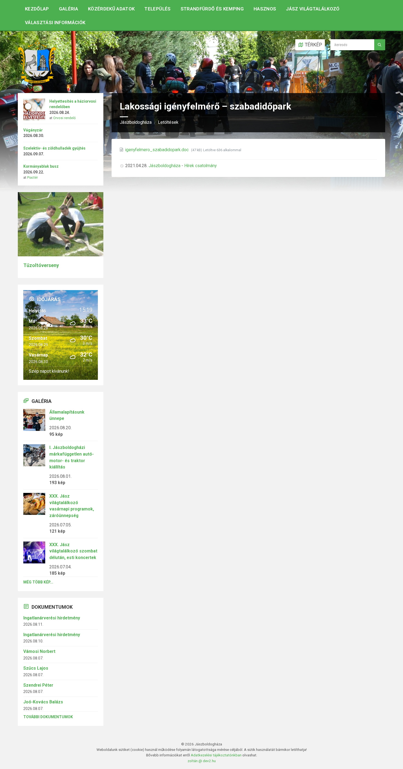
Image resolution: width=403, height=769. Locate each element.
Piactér (32, 177)
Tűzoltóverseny (41, 265)
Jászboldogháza (136, 122)
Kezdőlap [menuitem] (37, 9)
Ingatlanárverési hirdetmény (51, 618)
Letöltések (168, 122)
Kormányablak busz (41, 166)
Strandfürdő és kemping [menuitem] (212, 9)
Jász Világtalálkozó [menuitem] (312, 9)
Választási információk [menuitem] (55, 22)
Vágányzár (33, 130)
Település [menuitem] (157, 9)
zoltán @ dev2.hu (202, 761)
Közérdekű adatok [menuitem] (111, 9)
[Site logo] (37, 82)
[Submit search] (379, 44)
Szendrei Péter (38, 685)
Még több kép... (38, 582)
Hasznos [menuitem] (265, 9)
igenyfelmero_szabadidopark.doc (157, 149)
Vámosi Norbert (39, 651)
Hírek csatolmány (200, 165)
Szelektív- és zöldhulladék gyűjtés (54, 148)
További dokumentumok (48, 717)
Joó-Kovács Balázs (43, 702)
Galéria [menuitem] (68, 9)
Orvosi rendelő (64, 118)
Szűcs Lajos (35, 668)
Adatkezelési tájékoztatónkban (216, 755)
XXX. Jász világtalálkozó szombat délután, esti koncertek (73, 551)
